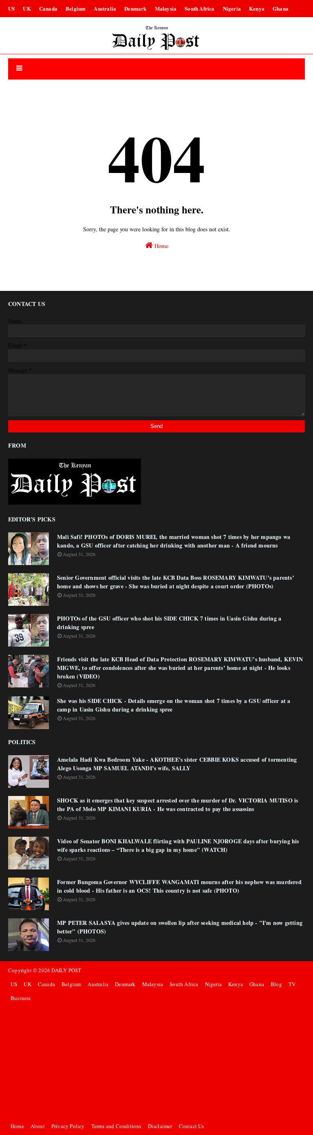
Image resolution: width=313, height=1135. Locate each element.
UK (27, 8)
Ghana (281, 8)
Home (160, 246)
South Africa (199, 8)
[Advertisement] (156, 1062)
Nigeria (232, 8)
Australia (105, 8)
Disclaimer (160, 1126)
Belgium (76, 8)
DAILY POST (66, 970)
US (11, 8)
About (38, 1126)
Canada (48, 8)
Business (21, 998)
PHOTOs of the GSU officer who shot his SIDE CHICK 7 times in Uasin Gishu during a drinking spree (169, 622)
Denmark (135, 8)
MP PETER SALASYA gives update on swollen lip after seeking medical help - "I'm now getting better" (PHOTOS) (179, 926)
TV (292, 984)
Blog (276, 984)
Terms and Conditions (116, 1126)
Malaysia (166, 8)
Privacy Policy (68, 1126)
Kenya (257, 8)
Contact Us (191, 1126)
